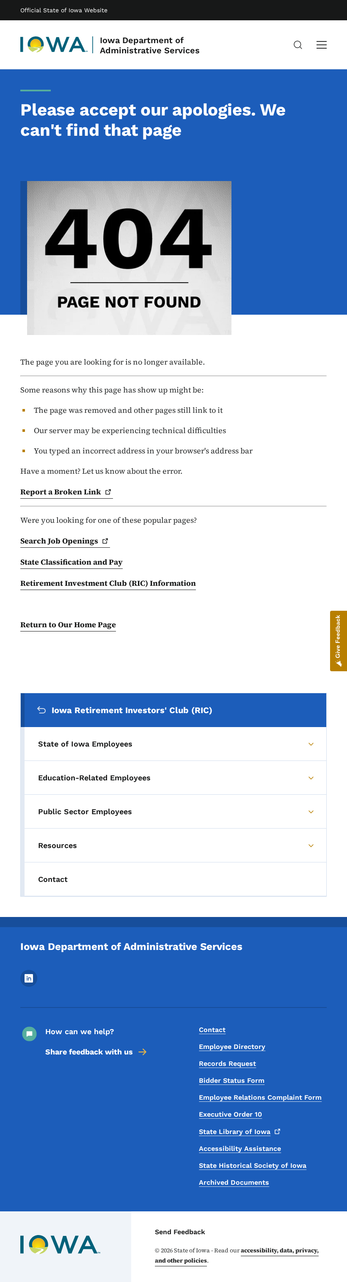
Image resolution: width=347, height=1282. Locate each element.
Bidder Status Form (231, 1080)
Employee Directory (232, 1047)
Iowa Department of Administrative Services (150, 45)
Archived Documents (234, 1182)
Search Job (59, 540)
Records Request (227, 1064)
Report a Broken (60, 491)
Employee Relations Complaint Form (260, 1097)
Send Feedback (180, 1232)
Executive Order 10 (230, 1114)
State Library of (234, 1132)
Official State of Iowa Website (63, 10)
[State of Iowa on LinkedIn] (28, 984)
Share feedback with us (89, 1051)
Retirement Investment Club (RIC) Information (108, 583)
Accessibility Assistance (240, 1149)
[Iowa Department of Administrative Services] (54, 44)
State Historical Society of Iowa (252, 1165)
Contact (212, 1030)
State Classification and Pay (71, 562)
